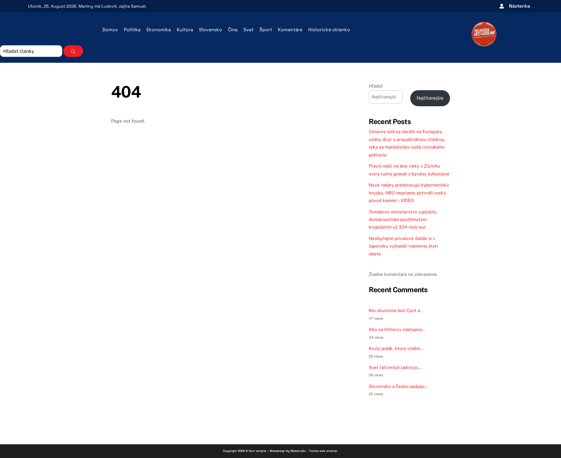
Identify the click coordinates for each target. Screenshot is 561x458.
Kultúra (185, 30)
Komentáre (290, 30)
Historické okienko (329, 30)
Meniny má (98, 6)
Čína (233, 30)
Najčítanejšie (430, 97)
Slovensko (210, 30)
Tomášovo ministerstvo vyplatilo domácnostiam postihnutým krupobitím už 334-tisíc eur (403, 219)
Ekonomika (158, 30)
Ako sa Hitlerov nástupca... (397, 329)
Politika (132, 30)
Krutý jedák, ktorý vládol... (396, 348)
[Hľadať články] (73, 51)
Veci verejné (257, 451)
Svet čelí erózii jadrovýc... (395, 367)
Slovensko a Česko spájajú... (398, 386)
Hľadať (376, 85)
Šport (265, 30)
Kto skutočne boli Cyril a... (396, 310)
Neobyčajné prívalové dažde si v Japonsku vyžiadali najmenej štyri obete (403, 246)
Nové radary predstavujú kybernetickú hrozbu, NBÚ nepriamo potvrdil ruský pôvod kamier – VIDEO (409, 192)
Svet (248, 30)
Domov (110, 30)
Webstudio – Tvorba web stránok (313, 451)
